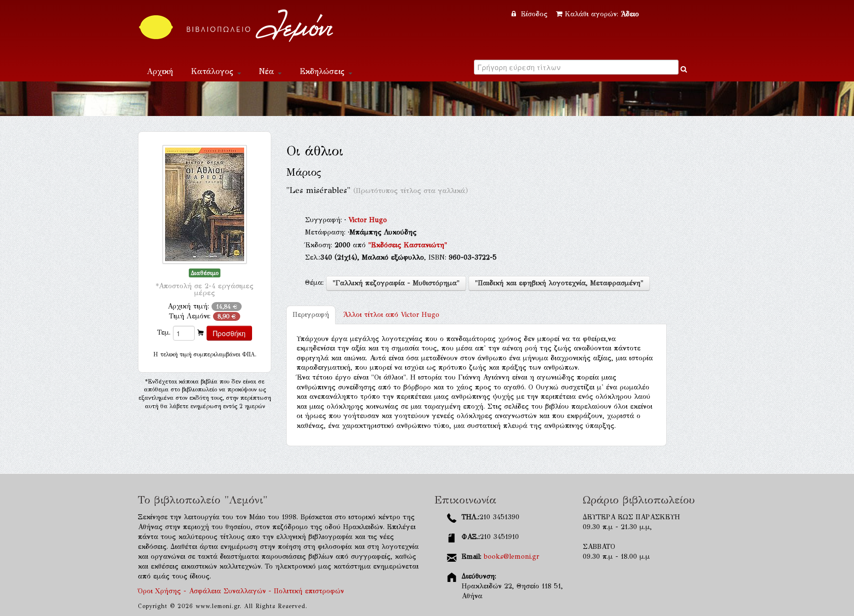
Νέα (268, 71)
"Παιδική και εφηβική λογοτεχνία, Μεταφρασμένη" (559, 283)
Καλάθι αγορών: (602, 14)
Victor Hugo (367, 220)
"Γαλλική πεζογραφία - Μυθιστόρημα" (396, 283)
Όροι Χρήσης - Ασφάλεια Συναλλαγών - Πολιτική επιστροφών (241, 591)
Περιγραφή (311, 314)
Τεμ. (164, 332)
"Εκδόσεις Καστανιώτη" (407, 245)
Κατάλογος (213, 71)
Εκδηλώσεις (323, 71)
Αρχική (160, 71)
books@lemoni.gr (511, 556)
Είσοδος (534, 14)
